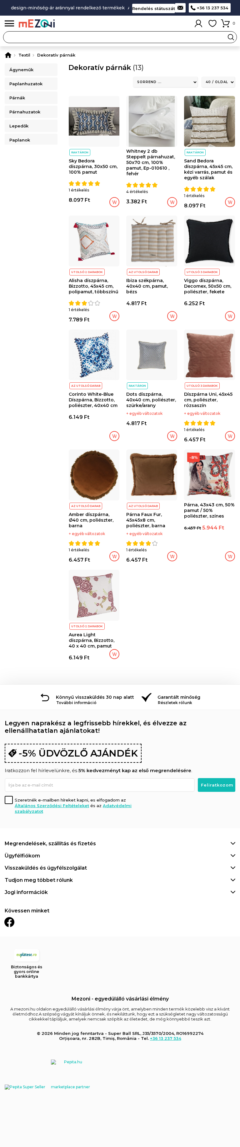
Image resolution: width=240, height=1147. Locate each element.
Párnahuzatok (24, 111)
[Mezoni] (8, 55)
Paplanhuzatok (25, 83)
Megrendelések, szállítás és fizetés (50, 844)
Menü (9, 24)
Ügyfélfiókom (22, 856)
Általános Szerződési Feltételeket (52, 805)
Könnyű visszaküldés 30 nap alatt (95, 697)
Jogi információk (26, 892)
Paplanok (19, 139)
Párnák (17, 97)
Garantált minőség (179, 697)
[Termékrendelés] (165, 82)
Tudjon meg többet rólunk (39, 880)
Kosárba (114, 202)
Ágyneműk (21, 69)
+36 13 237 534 (212, 7)
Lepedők (18, 125)
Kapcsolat (180, 7)
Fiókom (198, 23)
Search (231, 37)
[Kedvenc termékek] (212, 23)
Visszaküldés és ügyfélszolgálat (46, 868)
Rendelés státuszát (153, 8)
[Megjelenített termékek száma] (218, 82)
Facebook (9, 922)
